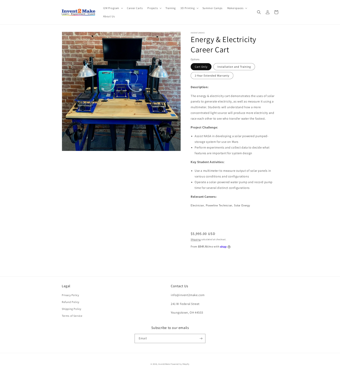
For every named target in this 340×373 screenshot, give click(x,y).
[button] (113, 8)
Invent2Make (164, 364)
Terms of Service (72, 316)
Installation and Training (234, 66)
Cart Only (201, 66)
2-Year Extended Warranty (212, 75)
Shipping (196, 239)
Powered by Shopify (180, 364)
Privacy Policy (70, 295)
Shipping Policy (71, 309)
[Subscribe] (201, 338)
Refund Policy (70, 302)
